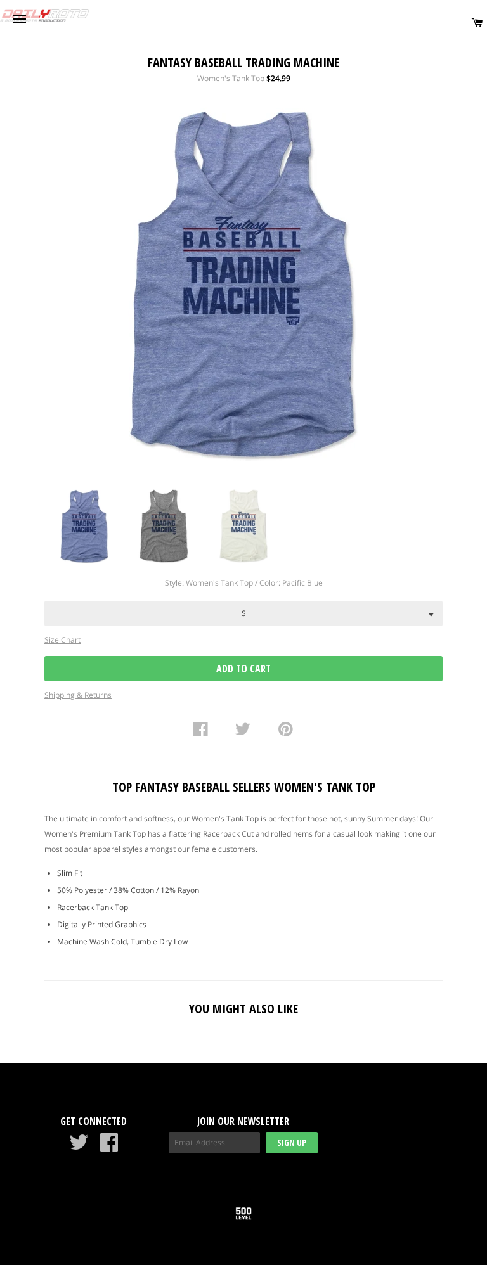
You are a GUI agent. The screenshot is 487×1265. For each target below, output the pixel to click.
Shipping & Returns (78, 695)
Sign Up (291, 1142)
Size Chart (62, 639)
